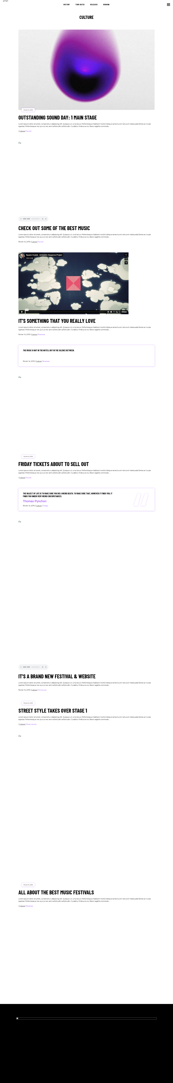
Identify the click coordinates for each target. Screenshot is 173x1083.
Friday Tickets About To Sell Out (53, 464)
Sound (28, 131)
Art (39, 690)
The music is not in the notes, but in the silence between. (48, 350)
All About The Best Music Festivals (56, 892)
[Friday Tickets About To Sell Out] (86, 416)
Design (45, 506)
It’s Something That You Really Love (57, 320)
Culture (22, 131)
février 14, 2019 (28, 110)
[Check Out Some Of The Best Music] (86, 182)
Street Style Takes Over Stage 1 (52, 710)
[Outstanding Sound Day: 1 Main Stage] (86, 70)
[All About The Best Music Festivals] (86, 810)
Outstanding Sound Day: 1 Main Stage (57, 117)
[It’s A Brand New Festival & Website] (86, 595)
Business (41, 334)
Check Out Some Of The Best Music (54, 228)
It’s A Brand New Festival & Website (57, 676)
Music (28, 724)
